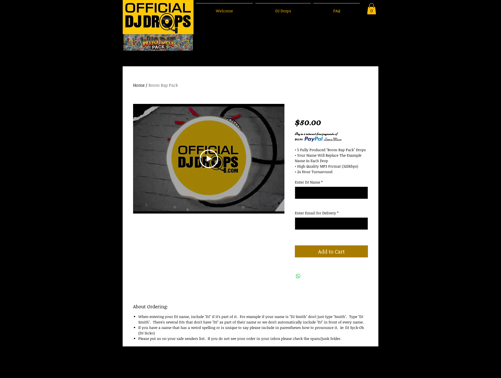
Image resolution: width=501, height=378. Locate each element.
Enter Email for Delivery (316, 212)
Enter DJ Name (309, 182)
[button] (371, 8)
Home (139, 85)
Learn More (333, 139)
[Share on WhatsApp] (298, 276)
